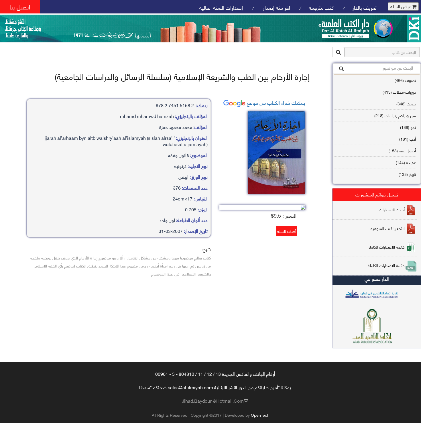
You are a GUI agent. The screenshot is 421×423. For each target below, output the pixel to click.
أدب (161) (407, 139)
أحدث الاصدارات (392, 209)
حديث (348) (406, 103)
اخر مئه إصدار (275, 7)
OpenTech (260, 415)
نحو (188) (408, 127)
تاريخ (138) (407, 174)
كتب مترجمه (321, 7)
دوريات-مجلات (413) (399, 92)
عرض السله (401, 6)
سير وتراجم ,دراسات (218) (395, 115)
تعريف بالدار (364, 7)
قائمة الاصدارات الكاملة (386, 247)
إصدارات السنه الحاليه (221, 7)
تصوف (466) (405, 80)
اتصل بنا (19, 6)
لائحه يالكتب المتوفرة (388, 228)
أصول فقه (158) (402, 150)
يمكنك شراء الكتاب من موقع (275, 102)
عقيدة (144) (406, 162)
